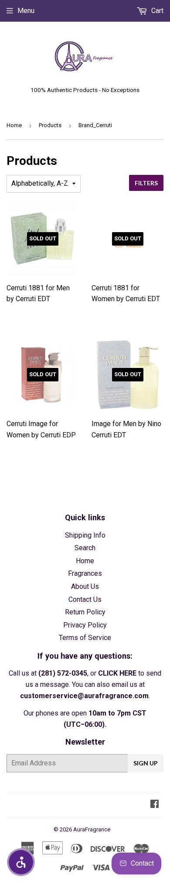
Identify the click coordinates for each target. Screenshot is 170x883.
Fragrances (85, 573)
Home (14, 125)
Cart (156, 11)
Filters (146, 183)
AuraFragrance (91, 829)
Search (85, 548)
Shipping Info (85, 535)
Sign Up (145, 763)
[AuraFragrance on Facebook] (154, 805)
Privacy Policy (85, 625)
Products (50, 125)
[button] (21, 862)
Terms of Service (85, 638)
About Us (85, 586)
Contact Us (85, 599)
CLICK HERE (117, 673)
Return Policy (85, 612)
